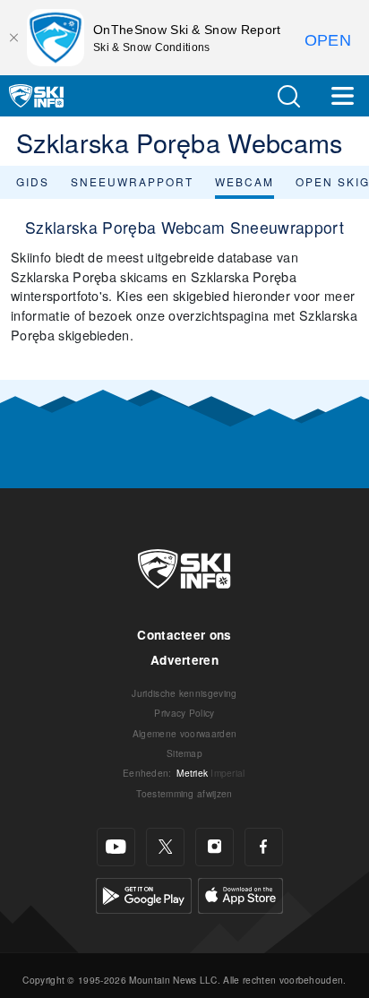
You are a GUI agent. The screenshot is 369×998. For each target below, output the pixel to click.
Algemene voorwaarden (184, 733)
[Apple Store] (240, 893)
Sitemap (184, 753)
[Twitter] (165, 847)
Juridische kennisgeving (184, 693)
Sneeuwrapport (132, 181)
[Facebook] (264, 847)
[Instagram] (214, 847)
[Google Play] (144, 893)
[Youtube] (116, 847)
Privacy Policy (184, 712)
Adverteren (184, 659)
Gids (32, 181)
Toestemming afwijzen (184, 793)
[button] (288, 96)
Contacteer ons (184, 634)
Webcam (244, 181)
